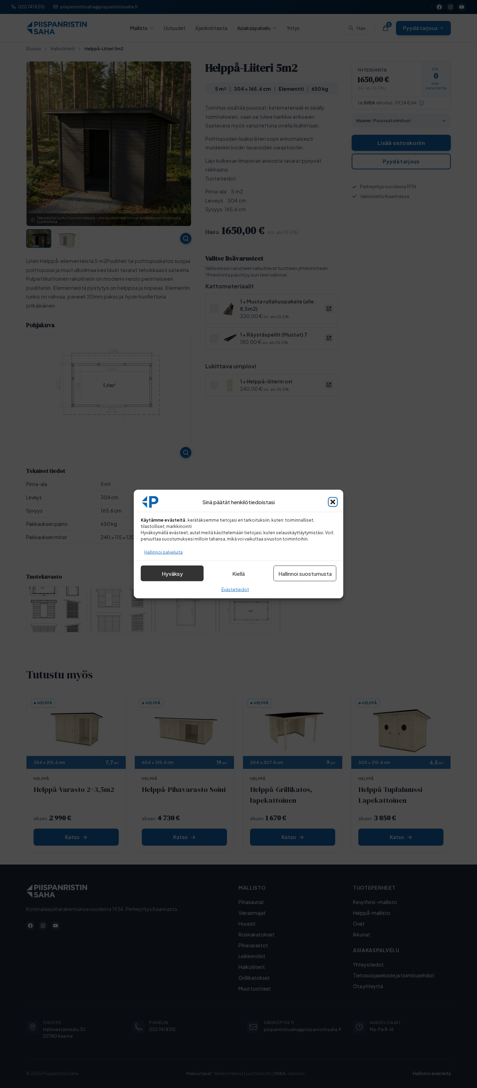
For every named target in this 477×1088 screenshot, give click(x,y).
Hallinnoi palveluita (163, 552)
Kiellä (238, 573)
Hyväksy (172, 573)
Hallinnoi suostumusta (305, 573)
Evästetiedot (235, 589)
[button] (332, 502)
